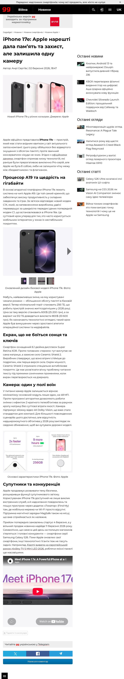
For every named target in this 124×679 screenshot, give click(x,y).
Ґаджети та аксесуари (16, 633)
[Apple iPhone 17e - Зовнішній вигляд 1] (38, 251)
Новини (44, 9)
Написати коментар (38, 661)
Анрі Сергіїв (19, 68)
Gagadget (6, 8)
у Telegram (42, 644)
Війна (23, 9)
